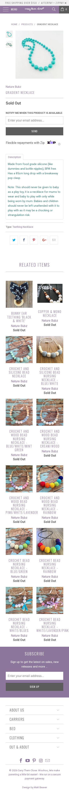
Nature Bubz (13, 87)
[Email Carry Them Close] (48, 761)
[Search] (54, 9)
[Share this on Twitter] (14, 240)
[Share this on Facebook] (24, 240)
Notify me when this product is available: (34, 112)
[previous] (19, 55)
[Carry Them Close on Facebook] (21, 761)
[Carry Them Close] (34, 9)
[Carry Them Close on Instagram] (41, 761)
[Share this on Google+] (44, 240)
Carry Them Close (27, 770)
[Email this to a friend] (54, 240)
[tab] (14, 157)
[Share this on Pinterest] (34, 240)
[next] (59, 55)
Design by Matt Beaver (34, 787)
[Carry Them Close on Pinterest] (34, 761)
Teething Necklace (22, 226)
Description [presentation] (14, 157)
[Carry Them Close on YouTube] (27, 761)
